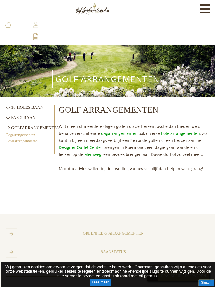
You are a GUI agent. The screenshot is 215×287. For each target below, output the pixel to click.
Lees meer (100, 282)
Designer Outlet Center (80, 147)
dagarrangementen (120, 133)
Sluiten (206, 282)
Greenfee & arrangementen (113, 233)
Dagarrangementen (20, 135)
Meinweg (92, 154)
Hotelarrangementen (22, 141)
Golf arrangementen (107, 79)
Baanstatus (113, 252)
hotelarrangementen (180, 133)
